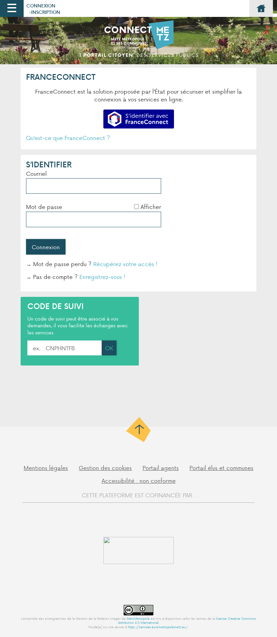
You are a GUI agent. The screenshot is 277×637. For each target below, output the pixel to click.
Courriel (36, 173)
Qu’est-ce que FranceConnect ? (68, 138)
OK (109, 348)
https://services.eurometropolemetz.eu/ (158, 626)
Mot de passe (44, 207)
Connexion (40, 5)
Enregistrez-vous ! (102, 277)
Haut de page (138, 429)
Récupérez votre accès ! (125, 264)
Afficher (151, 207)
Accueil (261, 8)
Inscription (45, 12)
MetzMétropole (138, 618)
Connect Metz (138, 42)
